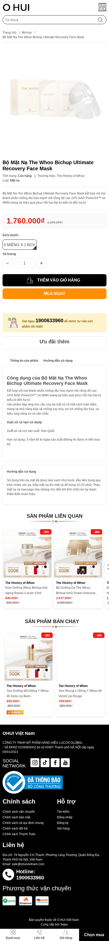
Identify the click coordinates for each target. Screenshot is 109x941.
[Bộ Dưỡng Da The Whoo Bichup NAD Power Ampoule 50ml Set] (78, 553)
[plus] (41, 263)
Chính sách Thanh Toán (19, 834)
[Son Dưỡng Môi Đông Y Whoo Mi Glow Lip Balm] (29, 657)
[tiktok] (45, 762)
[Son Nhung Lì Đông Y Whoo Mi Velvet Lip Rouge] (81, 657)
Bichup (27, 32)
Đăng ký (62, 823)
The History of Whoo (71, 176)
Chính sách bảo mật (16, 817)
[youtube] (65, 762)
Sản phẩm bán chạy (52, 621)
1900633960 (49, 320)
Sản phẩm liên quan (54, 516)
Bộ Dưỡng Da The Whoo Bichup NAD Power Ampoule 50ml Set (76, 591)
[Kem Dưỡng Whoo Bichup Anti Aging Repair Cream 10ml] (27, 553)
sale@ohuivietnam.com (28, 864)
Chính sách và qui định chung (23, 823)
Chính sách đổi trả (15, 828)
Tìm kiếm (63, 811)
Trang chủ (9, 32)
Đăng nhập (64, 817)
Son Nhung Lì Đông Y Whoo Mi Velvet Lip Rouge (80, 693)
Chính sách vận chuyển (19, 811)
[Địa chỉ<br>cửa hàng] (102, 7)
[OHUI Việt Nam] (16, 7)
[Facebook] (55, 762)
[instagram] (34, 762)
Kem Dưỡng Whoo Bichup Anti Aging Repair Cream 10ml (26, 590)
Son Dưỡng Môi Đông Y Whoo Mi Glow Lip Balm (28, 693)
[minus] (7, 263)
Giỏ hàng (63, 828)
